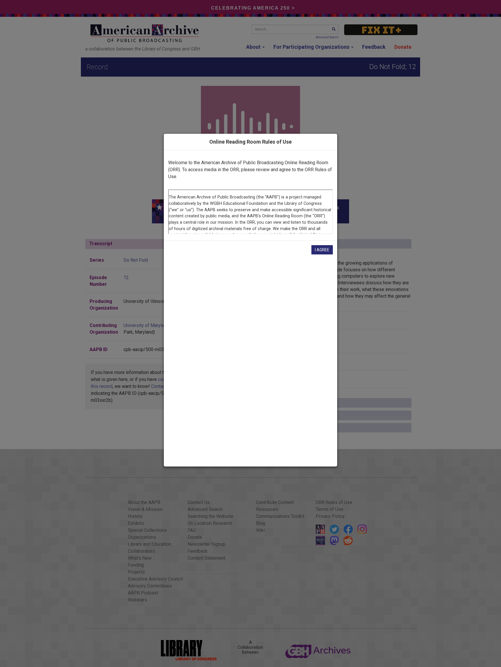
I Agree (322, 249)
